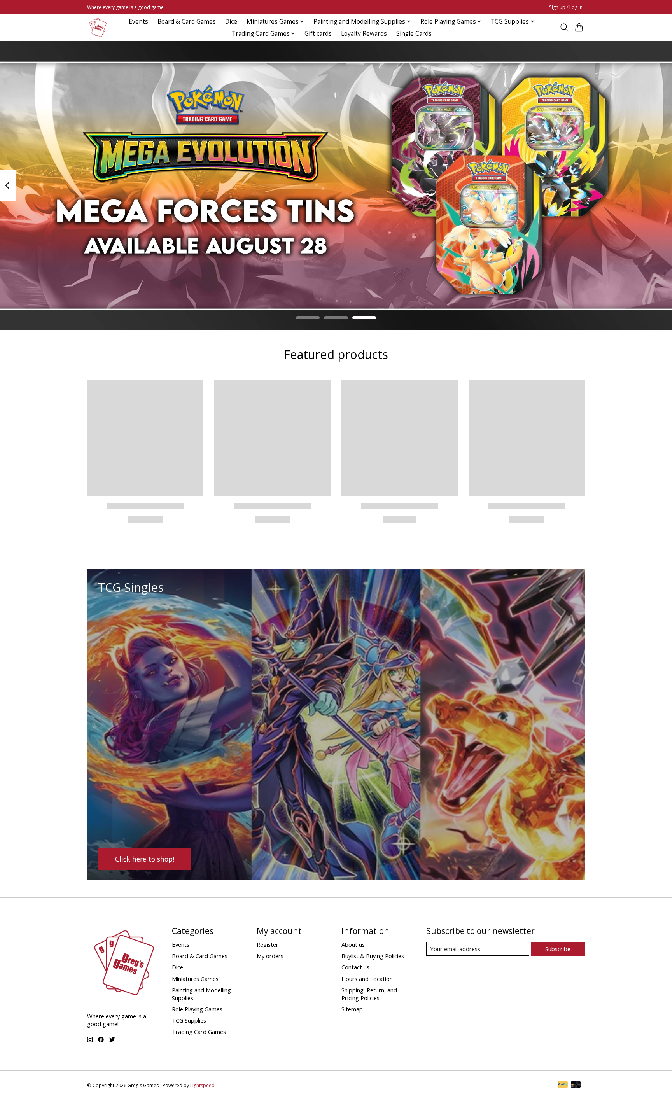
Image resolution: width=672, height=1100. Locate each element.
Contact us (355, 967)
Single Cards (414, 34)
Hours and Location (367, 979)
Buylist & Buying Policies (372, 956)
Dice (231, 21)
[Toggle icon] (564, 28)
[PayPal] (563, 1085)
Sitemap (352, 1009)
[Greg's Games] (97, 27)
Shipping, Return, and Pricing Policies (369, 994)
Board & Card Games (187, 21)
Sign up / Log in (566, 7)
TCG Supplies (189, 1020)
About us (353, 944)
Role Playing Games (197, 1009)
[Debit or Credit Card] (576, 1085)
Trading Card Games (199, 1031)
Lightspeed (202, 1085)
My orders (270, 956)
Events (138, 21)
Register (267, 944)
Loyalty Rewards (364, 34)
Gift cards (318, 34)
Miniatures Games (195, 979)
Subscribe (557, 949)
